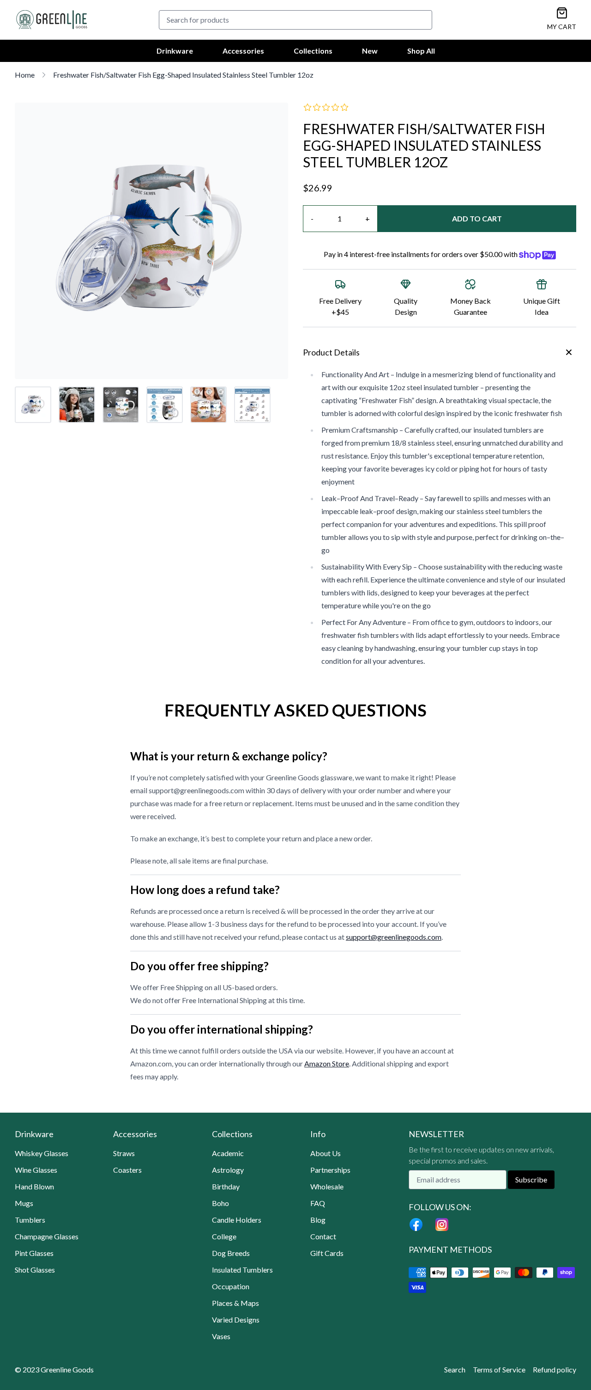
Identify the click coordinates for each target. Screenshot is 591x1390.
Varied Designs (235, 1319)
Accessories (243, 50)
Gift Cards (327, 1253)
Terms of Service (499, 1369)
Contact (323, 1236)
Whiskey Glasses (41, 1153)
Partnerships (330, 1169)
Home (25, 74)
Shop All (421, 50)
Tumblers (30, 1219)
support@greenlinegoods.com (393, 936)
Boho (220, 1203)
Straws (124, 1153)
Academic (228, 1153)
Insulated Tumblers (242, 1269)
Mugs (24, 1203)
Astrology (228, 1169)
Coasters (127, 1169)
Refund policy (554, 1369)
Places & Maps (235, 1302)
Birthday (226, 1186)
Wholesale (327, 1186)
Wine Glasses (36, 1169)
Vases (221, 1336)
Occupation (230, 1286)
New (370, 50)
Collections (313, 50)
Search (454, 1369)
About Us (325, 1153)
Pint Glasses (34, 1253)
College (224, 1236)
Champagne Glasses (46, 1236)
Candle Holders (236, 1219)
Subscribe (531, 1179)
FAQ (317, 1203)
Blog (318, 1219)
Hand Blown (34, 1186)
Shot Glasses (35, 1269)
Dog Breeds (231, 1253)
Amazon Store (326, 1063)
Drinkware (175, 50)
